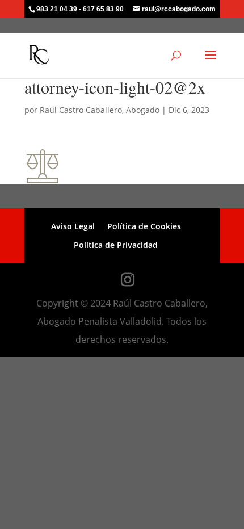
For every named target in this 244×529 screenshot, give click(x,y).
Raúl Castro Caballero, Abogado (99, 109)
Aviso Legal (73, 226)
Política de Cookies (144, 226)
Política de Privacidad (116, 245)
